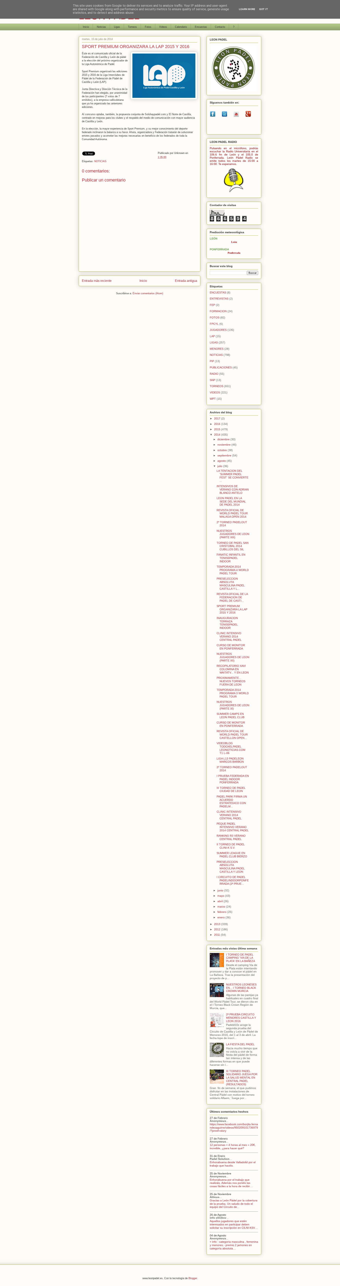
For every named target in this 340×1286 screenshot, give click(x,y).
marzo (221, 906)
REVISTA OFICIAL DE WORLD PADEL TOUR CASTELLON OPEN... (232, 734)
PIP (212, 361)
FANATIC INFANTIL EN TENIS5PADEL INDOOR (231, 558)
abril (220, 901)
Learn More (247, 9)
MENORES (217, 348)
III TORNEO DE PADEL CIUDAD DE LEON (231, 789)
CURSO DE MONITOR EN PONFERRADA (231, 647)
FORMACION (218, 311)
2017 (217, 418)
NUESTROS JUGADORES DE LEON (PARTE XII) (233, 657)
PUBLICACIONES (221, 367)
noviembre (224, 444)
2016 (217, 424)
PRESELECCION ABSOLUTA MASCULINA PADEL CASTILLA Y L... (231, 583)
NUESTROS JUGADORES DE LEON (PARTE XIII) (233, 534)
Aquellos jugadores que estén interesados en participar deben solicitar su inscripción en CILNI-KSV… (234, 1224)
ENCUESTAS (218, 292)
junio (220, 890)
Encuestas (201, 26)
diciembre (223, 439)
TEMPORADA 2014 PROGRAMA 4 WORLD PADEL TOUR (233, 570)
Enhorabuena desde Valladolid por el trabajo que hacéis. (233, 1164)
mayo (221, 895)
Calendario (181, 26)
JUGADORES (218, 329)
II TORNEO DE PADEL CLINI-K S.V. (231, 846)
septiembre (224, 455)
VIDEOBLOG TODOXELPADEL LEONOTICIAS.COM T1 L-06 (231, 748)
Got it (263, 9)
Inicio (86, 26)
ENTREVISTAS (219, 298)
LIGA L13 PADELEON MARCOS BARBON (230, 760)
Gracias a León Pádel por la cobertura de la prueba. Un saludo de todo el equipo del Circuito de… (233, 1204)
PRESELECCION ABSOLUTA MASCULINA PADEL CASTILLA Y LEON (231, 866)
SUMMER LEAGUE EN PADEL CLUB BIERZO (232, 854)
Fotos (148, 26)
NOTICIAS (100, 161)
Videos (163, 26)
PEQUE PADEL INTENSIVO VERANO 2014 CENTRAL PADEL (233, 827)
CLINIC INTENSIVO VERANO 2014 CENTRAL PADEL (229, 636)
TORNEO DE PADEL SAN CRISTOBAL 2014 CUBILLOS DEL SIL (233, 546)
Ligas (117, 26)
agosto (222, 460)
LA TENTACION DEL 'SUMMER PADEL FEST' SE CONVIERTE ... (232, 475)
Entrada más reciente (97, 280)
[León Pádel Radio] (234, 193)
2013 (217, 924)
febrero (222, 911)
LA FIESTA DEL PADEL (240, 1044)
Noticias (101, 26)
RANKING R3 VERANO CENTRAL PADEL (231, 837)
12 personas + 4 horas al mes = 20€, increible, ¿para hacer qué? (233, 1146)
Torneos (132, 26)
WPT (213, 398)
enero (221, 917)
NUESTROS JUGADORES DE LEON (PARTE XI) (233, 705)
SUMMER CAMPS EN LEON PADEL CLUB (230, 715)
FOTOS (214, 317)
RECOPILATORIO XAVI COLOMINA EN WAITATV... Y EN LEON (233, 669)
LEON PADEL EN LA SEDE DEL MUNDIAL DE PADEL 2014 (231, 501)
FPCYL (214, 323)
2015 (217, 429)
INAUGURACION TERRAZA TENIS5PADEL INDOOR (227, 622)
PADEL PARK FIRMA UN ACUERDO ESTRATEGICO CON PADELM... (232, 801)
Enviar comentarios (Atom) (148, 293)
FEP (212, 304)
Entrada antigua (186, 280)
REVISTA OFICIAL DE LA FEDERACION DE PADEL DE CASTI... (232, 597)
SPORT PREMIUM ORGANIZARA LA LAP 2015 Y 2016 (232, 609)
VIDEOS (215, 392)
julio (220, 466)
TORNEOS (216, 386)
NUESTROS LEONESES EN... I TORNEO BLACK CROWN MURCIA (241, 988)
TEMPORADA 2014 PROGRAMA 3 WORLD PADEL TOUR (233, 693)
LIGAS (214, 342)
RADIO (214, 373)
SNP (212, 380)
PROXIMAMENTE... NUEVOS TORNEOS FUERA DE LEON (231, 681)
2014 (217, 434)
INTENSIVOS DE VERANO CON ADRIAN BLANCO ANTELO (233, 489)
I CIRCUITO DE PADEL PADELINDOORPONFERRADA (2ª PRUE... (233, 880)
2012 (217, 929)
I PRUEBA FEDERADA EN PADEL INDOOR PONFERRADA (233, 779)
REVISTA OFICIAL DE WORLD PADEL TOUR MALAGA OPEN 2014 (232, 513)
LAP (212, 336)
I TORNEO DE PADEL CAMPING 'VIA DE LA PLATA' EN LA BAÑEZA (240, 958)
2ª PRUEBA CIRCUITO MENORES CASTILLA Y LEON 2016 (241, 1018)
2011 (217, 934)
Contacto (220, 26)
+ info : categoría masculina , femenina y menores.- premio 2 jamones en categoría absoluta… (234, 1245)
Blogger (192, 1278)
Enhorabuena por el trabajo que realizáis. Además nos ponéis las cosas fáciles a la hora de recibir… (231, 1183)
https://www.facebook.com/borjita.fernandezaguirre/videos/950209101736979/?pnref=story (234, 1127)
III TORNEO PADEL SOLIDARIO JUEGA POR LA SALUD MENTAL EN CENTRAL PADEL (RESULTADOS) (241, 1078)
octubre (222, 450)
